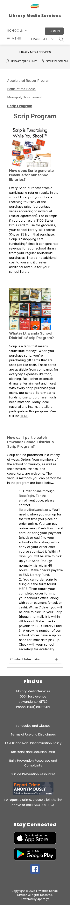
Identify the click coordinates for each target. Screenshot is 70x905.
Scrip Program (57, 61)
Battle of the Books (21, 89)
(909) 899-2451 (38, 707)
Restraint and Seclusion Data (33, 752)
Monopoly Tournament (24, 97)
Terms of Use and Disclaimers (33, 734)
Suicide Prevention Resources (33, 774)
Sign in (54, 31)
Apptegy (43, 899)
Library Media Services (35, 52)
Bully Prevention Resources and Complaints (33, 763)
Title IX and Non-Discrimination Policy (33, 743)
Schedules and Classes (33, 725)
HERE (24, 416)
